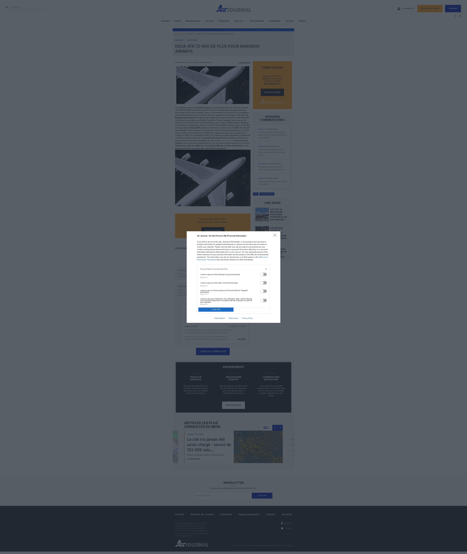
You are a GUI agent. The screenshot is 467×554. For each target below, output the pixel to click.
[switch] (263, 274)
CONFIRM (215, 309)
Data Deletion (220, 318)
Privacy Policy (247, 318)
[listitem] (233, 269)
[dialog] (233, 277)
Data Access (233, 318)
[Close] (275, 236)
